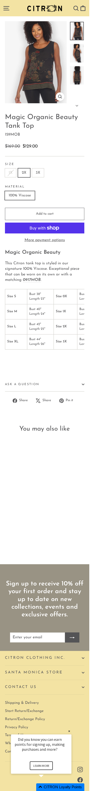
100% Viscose (20, 195)
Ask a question (22, 384)
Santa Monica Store (34, 672)
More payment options (45, 240)
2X (24, 173)
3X (38, 173)
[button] (47, 787)
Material (15, 186)
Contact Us (21, 687)
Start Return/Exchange (24, 711)
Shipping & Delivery (22, 703)
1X (10, 173)
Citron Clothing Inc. (35, 658)
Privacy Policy (16, 727)
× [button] (69, 731)
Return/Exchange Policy (25, 719)
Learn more (41, 766)
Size (9, 164)
